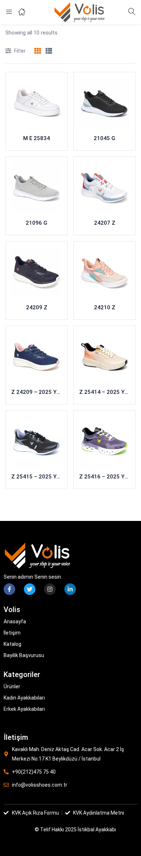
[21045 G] (104, 103)
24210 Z (104, 307)
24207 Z (104, 223)
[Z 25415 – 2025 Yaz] (36, 441)
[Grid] (37, 51)
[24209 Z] (36, 272)
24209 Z (36, 307)
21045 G (104, 138)
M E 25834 (36, 138)
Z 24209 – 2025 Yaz (36, 392)
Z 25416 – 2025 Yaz (104, 476)
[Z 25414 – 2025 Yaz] (104, 356)
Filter (20, 51)
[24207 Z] (104, 187)
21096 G (36, 223)
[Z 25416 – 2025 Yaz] (104, 441)
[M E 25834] (36, 103)
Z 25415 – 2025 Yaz (36, 476)
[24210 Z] (104, 272)
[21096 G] (36, 187)
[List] (49, 51)
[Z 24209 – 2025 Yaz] (36, 356)
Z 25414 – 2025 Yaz (104, 392)
